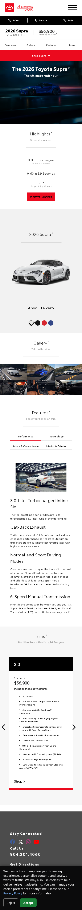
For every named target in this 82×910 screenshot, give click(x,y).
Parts (70, 20)
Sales (15, 20)
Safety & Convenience (25, 446)
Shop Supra (39, 55)
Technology (56, 436)
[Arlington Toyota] (27, 8)
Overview (10, 45)
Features (51, 45)
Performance (25, 436)
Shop (18, 781)
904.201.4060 (25, 854)
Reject (11, 903)
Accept (28, 903)
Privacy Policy (12, 893)
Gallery (30, 45)
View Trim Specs (41, 197)
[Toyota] (9, 7)
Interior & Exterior (56, 446)
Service (42, 20)
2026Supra (16, 30)
